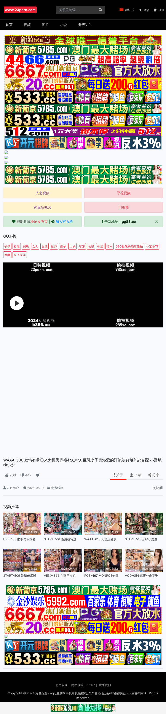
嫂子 (63, 246)
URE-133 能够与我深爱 (19, 539)
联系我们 (105, 685)
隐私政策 (77, 685)
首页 (9, 25)
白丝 (45, 246)
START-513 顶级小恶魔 (141, 539)
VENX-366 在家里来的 (59, 575)
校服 (17, 246)
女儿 (35, 246)
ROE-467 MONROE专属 (101, 575)
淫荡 (82, 246)
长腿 (91, 246)
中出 (100, 246)
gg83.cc (129, 221)
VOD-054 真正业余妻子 (141, 575)
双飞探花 (20, 255)
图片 (45, 25)
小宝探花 (152, 246)
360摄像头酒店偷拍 (129, 246)
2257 (91, 685)
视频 (27, 25)
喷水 (110, 246)
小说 (63, 25)
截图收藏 (32, 221)
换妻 (7, 255)
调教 (26, 246)
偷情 (7, 246)
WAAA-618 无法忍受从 (100, 539)
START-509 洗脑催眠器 (19, 575)
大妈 (72, 246)
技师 (54, 246)
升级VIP (84, 25)
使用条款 (61, 685)
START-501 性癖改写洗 (60, 539)
